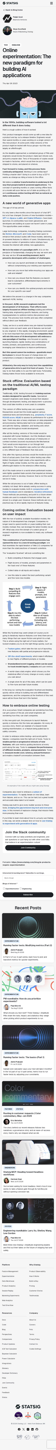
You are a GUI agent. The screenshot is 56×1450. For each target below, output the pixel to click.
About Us (32, 1320)
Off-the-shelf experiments (20, 656)
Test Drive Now (7, 1305)
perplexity (39, 415)
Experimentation (8, 1276)
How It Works (34, 1276)
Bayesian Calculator (9, 1354)
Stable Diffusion (34, 218)
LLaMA (20, 218)
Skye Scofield (19, 29)
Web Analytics (7, 1300)
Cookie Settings (35, 1349)
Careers (32, 1325)
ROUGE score (9, 417)
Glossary (5, 1368)
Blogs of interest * (10, 884)
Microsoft (17, 234)
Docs (4, 1320)
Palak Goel (18, 17)
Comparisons (7, 1339)
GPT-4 (6, 218)
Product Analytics (8, 1286)
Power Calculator (8, 1359)
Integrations (6, 1363)
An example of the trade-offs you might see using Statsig (28, 786)
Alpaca (13, 218)
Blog (3, 1330)
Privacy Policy (34, 1339)
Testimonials (34, 1296)
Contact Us (33, 1344)
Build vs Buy (33, 1281)
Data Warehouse (8, 1281)
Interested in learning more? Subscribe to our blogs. (23, 873)
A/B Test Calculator (9, 1349)
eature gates (14, 648)
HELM (18, 417)
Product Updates (8, 1344)
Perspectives (7, 1334)
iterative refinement (43, 492)
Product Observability (37, 1271)
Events (4, 1388)
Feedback (6, 1392)
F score (48, 415)
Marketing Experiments (10, 1296)
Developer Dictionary (9, 1373)
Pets (31, 1330)
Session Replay (7, 1291)
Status (4, 1397)
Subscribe (28, 894)
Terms (31, 1334)
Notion (9, 234)
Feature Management (10, 1271)
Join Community (28, 847)
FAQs (4, 1378)
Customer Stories (35, 1291)
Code (4, 1325)
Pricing (32, 1286)
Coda (28, 234)
